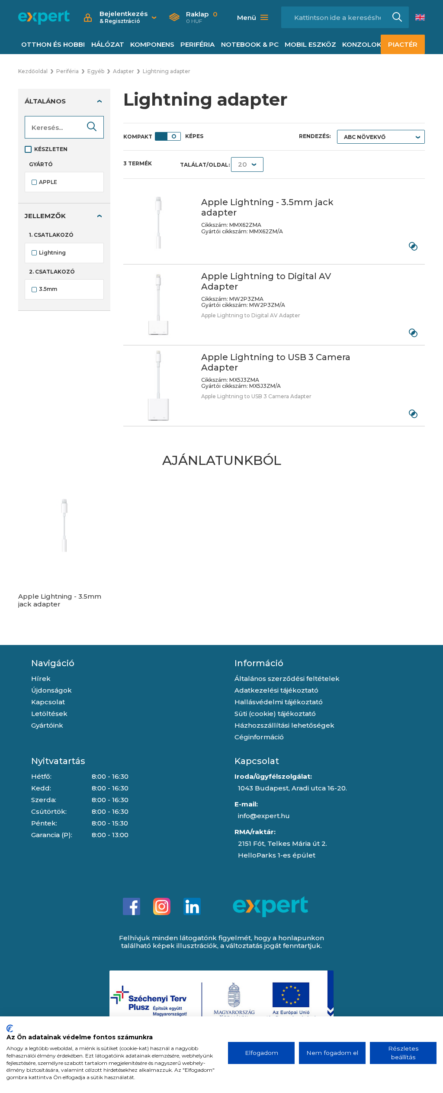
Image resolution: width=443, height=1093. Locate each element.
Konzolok (362, 44)
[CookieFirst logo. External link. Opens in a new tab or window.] (9, 1028)
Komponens (152, 44)
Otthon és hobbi (53, 44)
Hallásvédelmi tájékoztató (278, 702)
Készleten (50, 149)
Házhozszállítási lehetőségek (284, 725)
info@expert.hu (264, 816)
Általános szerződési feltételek (287, 678)
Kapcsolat (48, 702)
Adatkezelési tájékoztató (276, 690)
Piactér (402, 44)
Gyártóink (47, 725)
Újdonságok (51, 690)
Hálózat (107, 44)
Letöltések (49, 713)
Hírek (41, 678)
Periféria (197, 44)
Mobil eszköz (310, 44)
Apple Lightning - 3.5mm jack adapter (59, 600)
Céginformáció (259, 737)
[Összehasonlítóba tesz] (413, 246)
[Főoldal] (44, 17)
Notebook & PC (250, 44)
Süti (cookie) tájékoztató (275, 713)
